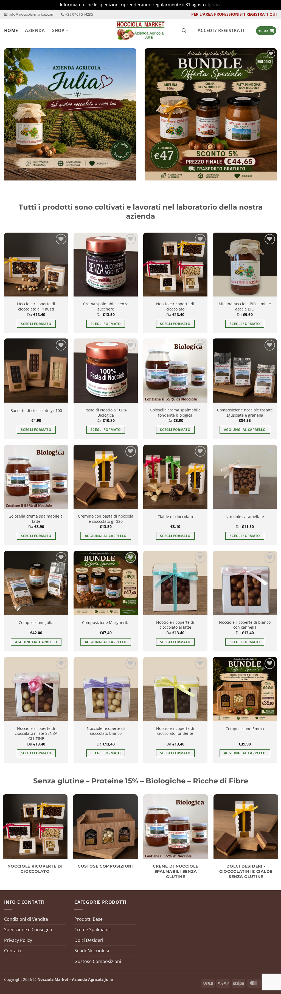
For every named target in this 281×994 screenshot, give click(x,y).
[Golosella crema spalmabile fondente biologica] (175, 370)
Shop (58, 30)
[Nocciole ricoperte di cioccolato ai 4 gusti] (36, 265)
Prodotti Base (88, 919)
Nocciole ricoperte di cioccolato (175, 306)
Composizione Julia (36, 622)
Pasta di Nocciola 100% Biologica (106, 413)
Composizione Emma (245, 728)
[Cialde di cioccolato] (175, 477)
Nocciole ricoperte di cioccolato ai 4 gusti (36, 306)
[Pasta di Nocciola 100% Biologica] (106, 370)
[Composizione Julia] (36, 583)
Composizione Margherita (106, 622)
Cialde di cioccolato (175, 516)
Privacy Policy (18, 940)
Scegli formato (36, 324)
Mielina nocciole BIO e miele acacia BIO (245, 306)
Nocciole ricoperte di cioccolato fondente (175, 731)
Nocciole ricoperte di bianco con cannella (245, 625)
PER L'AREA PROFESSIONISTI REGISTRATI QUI (234, 14)
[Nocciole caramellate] (245, 477)
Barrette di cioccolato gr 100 (36, 410)
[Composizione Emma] (245, 689)
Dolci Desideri (88, 940)
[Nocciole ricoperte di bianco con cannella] (245, 583)
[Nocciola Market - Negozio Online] (140, 31)
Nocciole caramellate (245, 516)
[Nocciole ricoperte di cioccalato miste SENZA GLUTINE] (36, 689)
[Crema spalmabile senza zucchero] (106, 265)
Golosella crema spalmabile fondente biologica (175, 413)
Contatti (12, 951)
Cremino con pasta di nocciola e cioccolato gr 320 (105, 519)
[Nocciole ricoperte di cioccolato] (175, 265)
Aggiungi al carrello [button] (245, 430)
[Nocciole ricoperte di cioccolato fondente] (175, 689)
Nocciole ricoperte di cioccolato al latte (175, 625)
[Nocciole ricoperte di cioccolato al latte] (175, 583)
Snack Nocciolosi (91, 951)
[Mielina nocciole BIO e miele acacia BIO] (245, 265)
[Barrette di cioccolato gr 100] (36, 370)
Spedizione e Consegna (28, 930)
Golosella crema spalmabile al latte (36, 519)
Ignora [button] (214, 5)
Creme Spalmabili (92, 930)
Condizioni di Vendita (26, 919)
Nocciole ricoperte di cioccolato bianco (106, 731)
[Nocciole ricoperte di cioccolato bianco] (106, 689)
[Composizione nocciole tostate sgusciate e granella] (245, 370)
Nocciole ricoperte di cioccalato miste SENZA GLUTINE (36, 733)
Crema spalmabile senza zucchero (105, 306)
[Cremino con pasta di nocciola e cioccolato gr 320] (106, 477)
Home (11, 30)
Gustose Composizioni (97, 961)
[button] (184, 30)
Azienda (35, 30)
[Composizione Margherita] (106, 583)
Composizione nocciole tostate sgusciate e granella (245, 413)
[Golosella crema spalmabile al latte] (36, 477)
